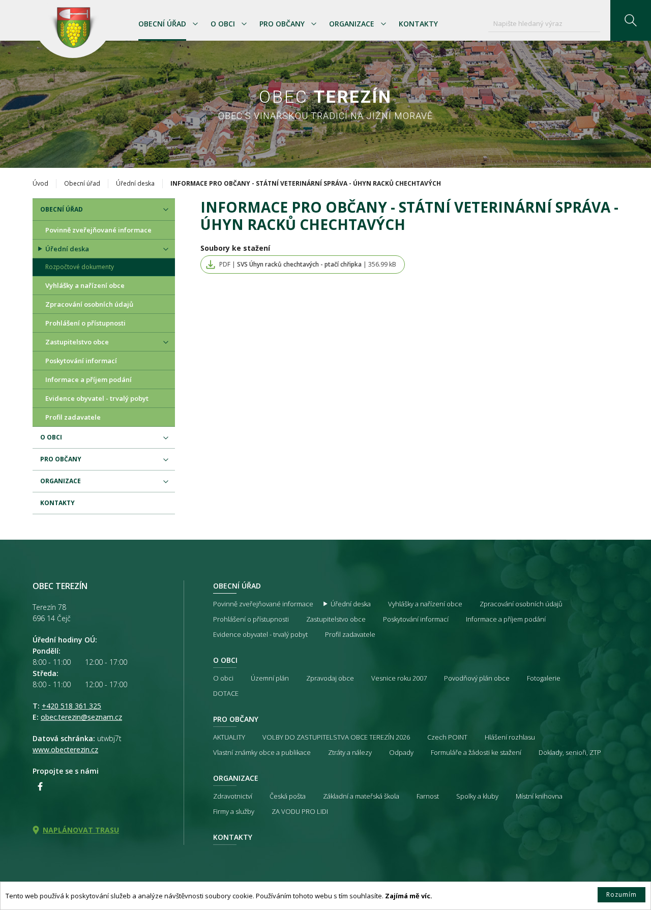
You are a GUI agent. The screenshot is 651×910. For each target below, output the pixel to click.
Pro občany (282, 23)
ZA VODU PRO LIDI (300, 811)
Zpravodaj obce (330, 678)
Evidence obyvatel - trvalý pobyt (97, 398)
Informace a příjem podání (88, 379)
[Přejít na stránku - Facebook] (40, 786)
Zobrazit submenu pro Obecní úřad (195, 24)
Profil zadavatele (73, 417)
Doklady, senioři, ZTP (570, 752)
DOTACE (226, 693)
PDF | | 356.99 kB (307, 264)
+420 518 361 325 (71, 706)
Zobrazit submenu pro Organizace (383, 24)
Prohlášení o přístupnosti (85, 323)
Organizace (351, 23)
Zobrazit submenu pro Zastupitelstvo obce (166, 342)
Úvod (40, 183)
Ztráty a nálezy (350, 752)
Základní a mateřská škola (361, 796)
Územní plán (270, 678)
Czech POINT (447, 737)
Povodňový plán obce (477, 678)
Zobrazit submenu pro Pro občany (314, 24)
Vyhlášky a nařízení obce (85, 285)
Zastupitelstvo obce (77, 341)
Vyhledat (630, 20)
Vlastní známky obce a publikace (262, 752)
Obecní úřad (162, 23)
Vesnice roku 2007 (399, 678)
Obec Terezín (73, 29)
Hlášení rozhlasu (510, 737)
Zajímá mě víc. (408, 895)
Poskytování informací (81, 360)
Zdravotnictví (232, 796)
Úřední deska (135, 183)
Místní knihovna (539, 796)
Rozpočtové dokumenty (79, 266)
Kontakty (418, 23)
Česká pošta (288, 796)
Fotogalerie (543, 678)
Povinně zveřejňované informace (98, 229)
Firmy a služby (233, 811)
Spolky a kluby (477, 796)
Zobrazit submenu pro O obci (244, 24)
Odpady (401, 752)
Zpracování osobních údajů (89, 304)
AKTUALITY (229, 737)
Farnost (428, 796)
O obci (223, 23)
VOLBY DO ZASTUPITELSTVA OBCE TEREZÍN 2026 (336, 737)
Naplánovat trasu (81, 830)
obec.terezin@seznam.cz (81, 717)
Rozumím (621, 894)
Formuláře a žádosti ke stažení (476, 752)
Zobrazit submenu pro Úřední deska (166, 249)
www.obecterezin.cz (65, 749)
